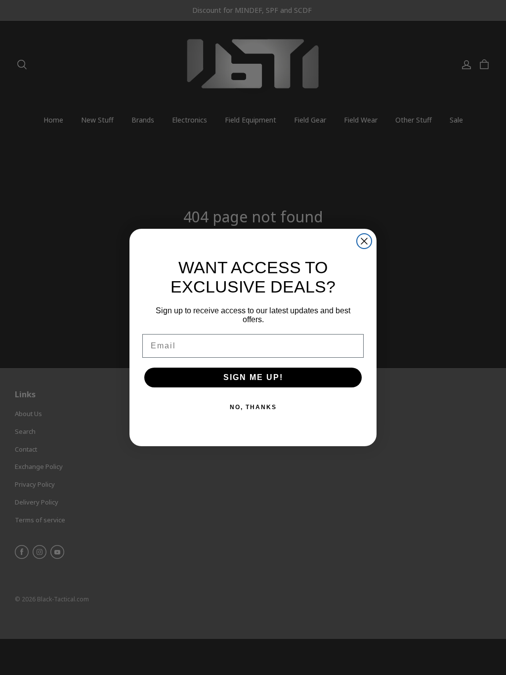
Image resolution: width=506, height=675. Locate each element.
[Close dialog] (364, 241)
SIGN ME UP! (253, 377)
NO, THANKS (253, 407)
